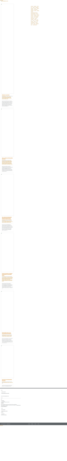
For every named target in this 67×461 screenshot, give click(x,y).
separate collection (33, 22)
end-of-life (11, 221)
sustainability (6, 280)
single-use (36, 22)
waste (10, 222)
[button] (38, 2)
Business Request (3, 409)
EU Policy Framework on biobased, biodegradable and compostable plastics (7, 274)
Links (2, 408)
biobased (34, 7)
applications (5, 335)
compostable (8, 221)
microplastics (3, 163)
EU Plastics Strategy (6, 278)
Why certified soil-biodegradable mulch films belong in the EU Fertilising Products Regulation (7, 218)
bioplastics (6, 97)
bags (31, 7)
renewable (32, 21)
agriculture (32, 6)
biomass (35, 8)
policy (33, 20)
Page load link (1, 425)
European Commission (10, 278)
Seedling (11, 163)
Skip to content (1, 0)
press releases (3, 401)
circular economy (35, 9)
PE (37, 19)
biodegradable (3, 97)
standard (4, 280)
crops (9, 221)
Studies (34, 23)
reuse (37, 21)
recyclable (9, 163)
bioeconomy (6, 161)
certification (8, 97)
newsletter (3, 400)
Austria (37, 6)
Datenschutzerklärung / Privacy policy (5, 393)
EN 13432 (38, 10)
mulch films (6, 163)
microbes (3, 222)
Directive (3, 278)
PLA (31, 20)
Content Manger (3, 220)
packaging (35, 19)
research (35, 21)
